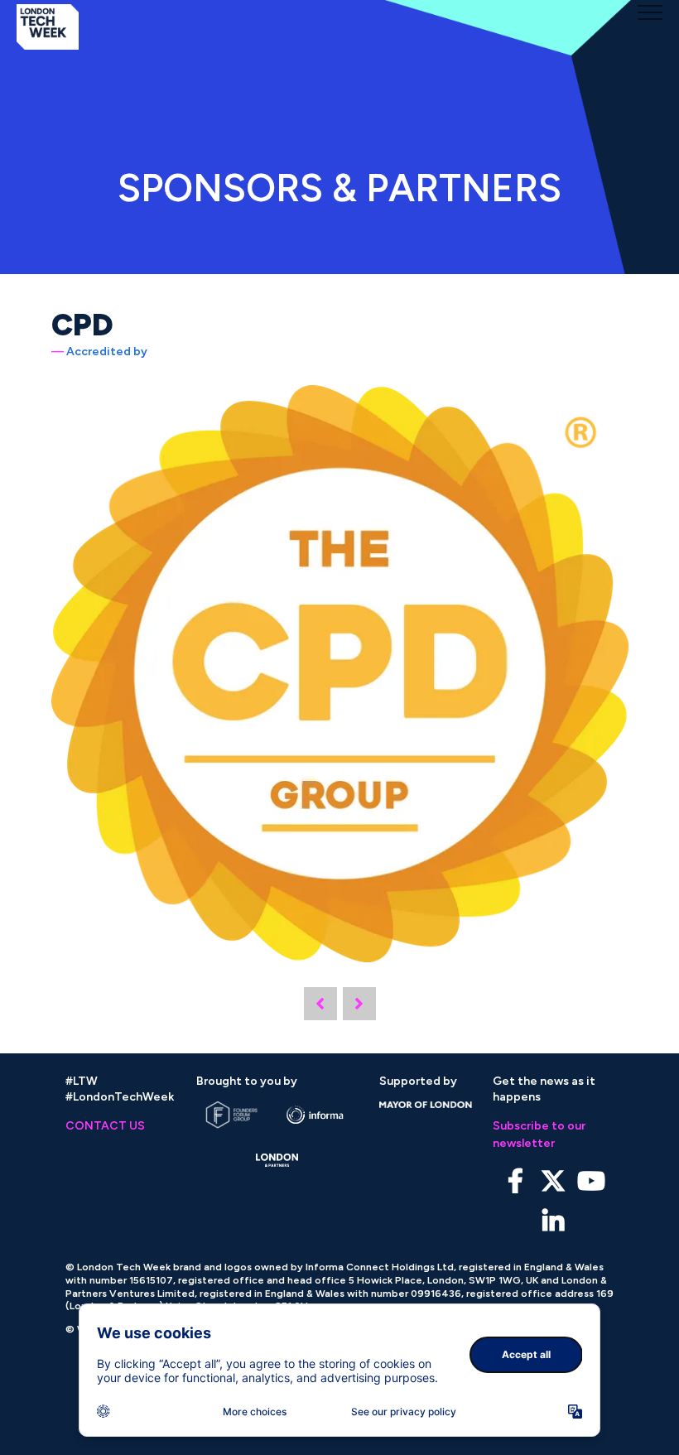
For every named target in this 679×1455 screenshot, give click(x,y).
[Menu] (650, 12)
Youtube (591, 1181)
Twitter (553, 1181)
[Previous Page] (320, 1003)
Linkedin (553, 1222)
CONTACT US (105, 1126)
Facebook (515, 1181)
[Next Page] (359, 1003)
